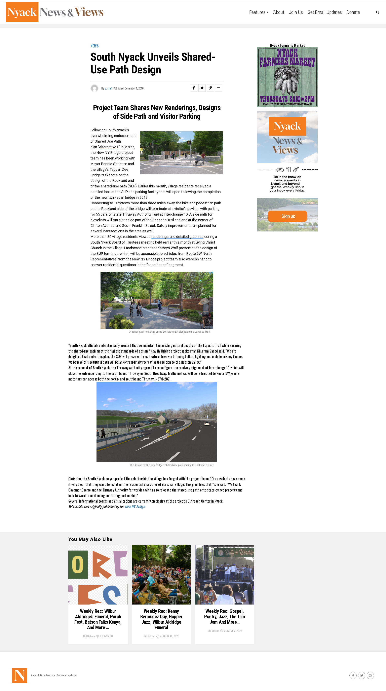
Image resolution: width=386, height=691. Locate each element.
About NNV (36, 675)
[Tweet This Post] (202, 88)
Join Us (296, 12)
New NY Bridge (135, 506)
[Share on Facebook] (193, 88)
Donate (353, 12)
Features (257, 12)
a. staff (108, 88)
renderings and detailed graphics (177, 236)
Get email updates (325, 12)
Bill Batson (89, 636)
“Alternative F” (109, 147)
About (278, 12)
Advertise (49, 675)
